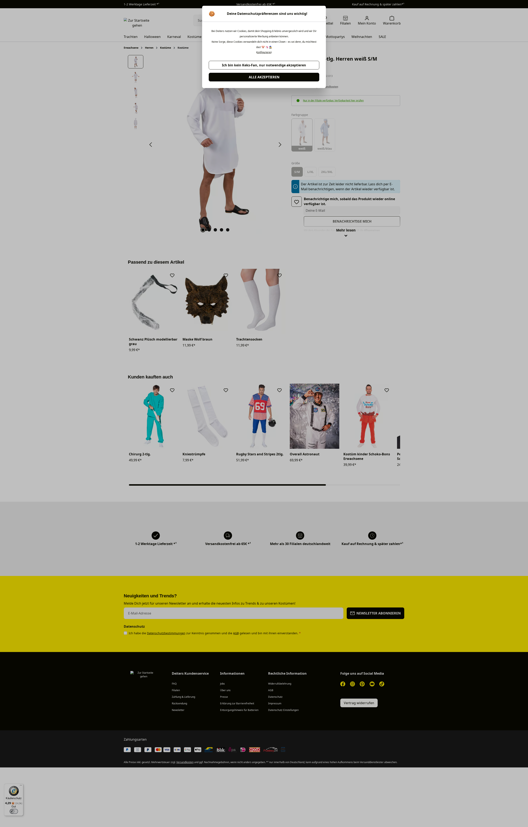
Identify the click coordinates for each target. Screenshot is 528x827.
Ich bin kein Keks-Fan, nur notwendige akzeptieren (264, 65)
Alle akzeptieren (264, 77)
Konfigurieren (264, 52)
